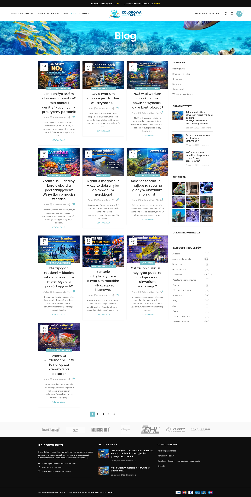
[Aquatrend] (200, 429)
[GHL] (150, 429)
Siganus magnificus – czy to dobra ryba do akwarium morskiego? (103, 188)
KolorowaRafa (59, 117)
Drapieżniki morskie (181, 74)
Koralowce (53, 176)
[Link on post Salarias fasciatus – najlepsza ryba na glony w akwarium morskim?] (147, 162)
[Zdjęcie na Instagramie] (178, 188)
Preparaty (177, 295)
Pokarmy (176, 285)
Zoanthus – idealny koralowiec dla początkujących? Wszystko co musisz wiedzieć (59, 190)
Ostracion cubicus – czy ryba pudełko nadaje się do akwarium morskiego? (147, 277)
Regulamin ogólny (166, 455)
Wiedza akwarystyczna (59, 88)
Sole (174, 306)
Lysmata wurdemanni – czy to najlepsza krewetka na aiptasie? (59, 364)
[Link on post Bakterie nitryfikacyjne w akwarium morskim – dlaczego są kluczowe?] (103, 251)
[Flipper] (175, 429)
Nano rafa (64, 176)
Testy (175, 311)
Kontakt (161, 466)
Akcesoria (177, 253)
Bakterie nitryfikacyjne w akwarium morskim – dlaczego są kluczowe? (103, 280)
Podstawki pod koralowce (184, 280)
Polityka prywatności (167, 450)
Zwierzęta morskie (180, 321)
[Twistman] (50, 429)
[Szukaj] (226, 14)
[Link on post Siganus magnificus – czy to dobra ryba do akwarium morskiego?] (103, 162)
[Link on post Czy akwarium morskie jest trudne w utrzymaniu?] (103, 75)
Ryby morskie (103, 176)
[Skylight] (75, 429)
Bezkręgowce (53, 350)
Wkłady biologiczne (181, 316)
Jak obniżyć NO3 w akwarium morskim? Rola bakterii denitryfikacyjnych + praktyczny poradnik (59, 102)
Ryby (174, 300)
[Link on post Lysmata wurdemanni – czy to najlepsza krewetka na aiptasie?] (59, 337)
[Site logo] (125, 13)
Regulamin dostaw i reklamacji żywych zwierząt (179, 461)
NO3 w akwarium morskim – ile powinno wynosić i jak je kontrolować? (147, 100)
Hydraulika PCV (179, 269)
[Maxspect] (125, 429)
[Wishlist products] (232, 14)
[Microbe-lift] (100, 429)
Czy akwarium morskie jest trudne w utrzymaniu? (103, 98)
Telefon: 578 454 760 (51, 467)
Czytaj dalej (58, 140)
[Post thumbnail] (177, 120)
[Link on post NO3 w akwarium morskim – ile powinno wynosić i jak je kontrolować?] (147, 75)
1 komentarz (205, 128)
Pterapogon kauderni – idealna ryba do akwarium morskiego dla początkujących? (58, 277)
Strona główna (122, 44)
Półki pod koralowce (181, 290)
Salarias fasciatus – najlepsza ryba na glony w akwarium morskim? (147, 188)
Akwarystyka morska (181, 259)
